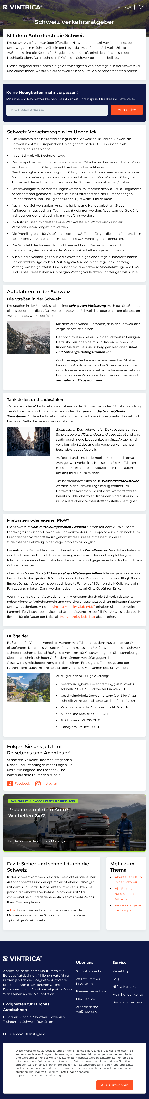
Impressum (23, 1075)
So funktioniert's (88, 971)
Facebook (22, 783)
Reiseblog (120, 971)
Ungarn (26, 1017)
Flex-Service (85, 999)
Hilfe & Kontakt (124, 987)
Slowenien (57, 1017)
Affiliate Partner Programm (88, 981)
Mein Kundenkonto (128, 994)
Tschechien (12, 1022)
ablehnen (22, 1071)
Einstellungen (67, 1071)
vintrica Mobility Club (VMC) (73, 606)
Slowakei (40, 1017)
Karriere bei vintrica (91, 991)
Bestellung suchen (127, 1002)
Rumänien (45, 1022)
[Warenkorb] (141, 7)
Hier (13, 910)
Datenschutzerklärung (46, 1075)
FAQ (116, 979)
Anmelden (127, 110)
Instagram (50, 783)
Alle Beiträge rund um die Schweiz (124, 894)
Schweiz (28, 1022)
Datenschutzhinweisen (60, 1068)
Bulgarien (10, 1017)
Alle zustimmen (115, 1085)
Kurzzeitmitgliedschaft (77, 617)
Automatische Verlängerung (87, 1009)
